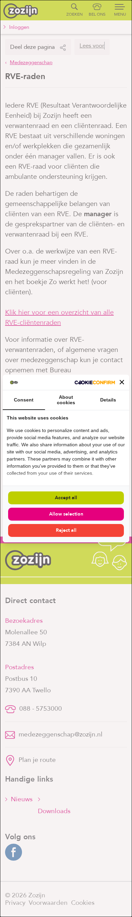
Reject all (66, 530)
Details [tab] (108, 400)
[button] (121, 382)
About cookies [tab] (66, 399)
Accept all (66, 497)
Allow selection (66, 514)
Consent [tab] (24, 400)
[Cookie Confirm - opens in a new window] (94, 382)
